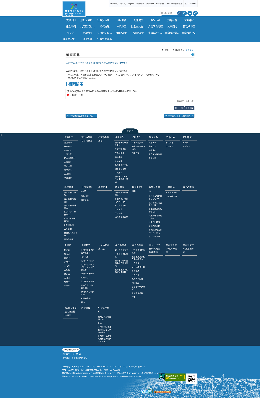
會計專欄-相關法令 (70, 193)
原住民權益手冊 (138, 267)
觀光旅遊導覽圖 (155, 154)
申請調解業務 (137, 293)
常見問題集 (119, 153)
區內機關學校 (69, 158)
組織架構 (68, 150)
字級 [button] (189, 13)
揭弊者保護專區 (121, 217)
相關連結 (135, 283)
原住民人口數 (137, 279)
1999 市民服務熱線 (174, 3)
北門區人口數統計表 (87, 293)
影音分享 (85, 200)
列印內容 (192, 54)
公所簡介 (68, 142)
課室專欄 (68, 187)
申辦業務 (135, 271)
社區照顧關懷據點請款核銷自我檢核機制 (104, 329)
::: (110, 1)
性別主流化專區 (139, 26)
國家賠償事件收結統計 (138, 147)
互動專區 (187, 137)
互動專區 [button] (189, 20)
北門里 (67, 262)
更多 (83, 302)
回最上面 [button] (189, 108)
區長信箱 (160, 3)
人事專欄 (68, 229)
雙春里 (67, 274)
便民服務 (119, 137)
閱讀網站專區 (171, 196)
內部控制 (135, 153)
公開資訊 (136, 137)
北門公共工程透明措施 (104, 318)
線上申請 (118, 157)
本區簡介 (68, 162)
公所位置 (68, 154)
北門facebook (190, 3)
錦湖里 (67, 250)
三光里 (67, 270)
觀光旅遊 (153, 137)
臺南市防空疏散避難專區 (189, 32)
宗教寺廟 (152, 146)
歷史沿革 (68, 166)
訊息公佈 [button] (172, 20)
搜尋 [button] (179, 13)
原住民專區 (177, 50)
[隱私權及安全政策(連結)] (162, 392)
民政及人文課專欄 (70, 234)
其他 (100, 323)
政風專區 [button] (121, 26)
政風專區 (119, 187)
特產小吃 (152, 150)
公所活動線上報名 (105, 32)
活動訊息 (169, 146)
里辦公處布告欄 (87, 274)
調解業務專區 (120, 169)
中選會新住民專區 (121, 255)
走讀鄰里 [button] (88, 32)
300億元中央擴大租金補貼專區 (71, 39)
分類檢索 (140, 3)
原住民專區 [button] (138, 32)
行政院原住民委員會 (138, 251)
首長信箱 (118, 161)
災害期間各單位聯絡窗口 (155, 210)
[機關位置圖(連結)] (147, 392)
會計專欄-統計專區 (70, 206)
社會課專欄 (69, 225)
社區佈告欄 (85, 298)
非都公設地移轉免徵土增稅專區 (155, 32)
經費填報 (88, 39)
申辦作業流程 (120, 149)
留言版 (185, 142)
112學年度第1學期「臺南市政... (178, 116)
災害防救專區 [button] (155, 26)
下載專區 (118, 173)
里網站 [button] (70, 32)
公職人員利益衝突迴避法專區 (121, 200)
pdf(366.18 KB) (77, 95)
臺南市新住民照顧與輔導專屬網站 (121, 263)
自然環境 (68, 170)
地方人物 (85, 257)
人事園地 (170, 187)
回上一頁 (179, 108)
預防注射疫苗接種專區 (88, 20)
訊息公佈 (170, 137)
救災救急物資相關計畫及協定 (155, 231)
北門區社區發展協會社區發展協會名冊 (87, 267)
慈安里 (67, 281)
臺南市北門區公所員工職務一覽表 (121, 179)
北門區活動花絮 (86, 189)
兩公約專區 (189, 26)
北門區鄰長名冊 (87, 281)
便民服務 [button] (121, 20)
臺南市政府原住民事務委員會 (138, 258)
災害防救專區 (154, 189)
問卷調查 (186, 146)
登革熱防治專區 (105, 20)
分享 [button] (195, 13)
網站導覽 (114, 3)
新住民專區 (120, 245)
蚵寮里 (67, 258)
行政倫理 (118, 209)
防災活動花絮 (154, 222)
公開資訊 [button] (138, 20)
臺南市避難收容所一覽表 (172, 32)
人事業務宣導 (171, 192)
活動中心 (85, 277)
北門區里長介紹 (87, 261)
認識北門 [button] (71, 20)
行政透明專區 (103, 310)
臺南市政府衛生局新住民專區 (121, 271)
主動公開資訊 (137, 142)
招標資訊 (105, 26)
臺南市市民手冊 (121, 165)
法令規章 (135, 263)
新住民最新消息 (121, 250)
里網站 (67, 245)
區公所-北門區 (74, 9)
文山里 (67, 278)
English (131, 4)
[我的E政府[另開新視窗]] (162, 376)
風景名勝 (152, 142)
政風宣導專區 (120, 205)
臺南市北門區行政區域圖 (87, 286)
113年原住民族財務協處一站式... (82, 116)
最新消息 (189, 50)
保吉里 (67, 254)
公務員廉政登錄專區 (121, 193)
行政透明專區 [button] (104, 39)
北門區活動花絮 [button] (88, 26)
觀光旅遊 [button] (155, 20)
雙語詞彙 (150, 3)
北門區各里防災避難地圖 (155, 204)
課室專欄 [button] (71, 26)
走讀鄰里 (85, 245)
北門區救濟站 (154, 236)
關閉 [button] (129, 131)
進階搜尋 (184, 13)
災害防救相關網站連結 (155, 217)
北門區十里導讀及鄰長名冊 (87, 251)
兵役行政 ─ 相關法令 (70, 219)
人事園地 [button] (172, 26)
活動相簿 (85, 196)
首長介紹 (68, 146)
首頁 (167, 50)
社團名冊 (135, 275)
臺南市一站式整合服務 (121, 143)
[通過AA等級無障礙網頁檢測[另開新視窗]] (175, 377)
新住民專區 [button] (122, 32)
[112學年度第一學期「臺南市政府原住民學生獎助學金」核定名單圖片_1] (191, 378)
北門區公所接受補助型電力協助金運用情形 (104, 338)
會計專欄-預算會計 (70, 200)
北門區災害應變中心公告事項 (155, 197)
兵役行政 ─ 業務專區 (70, 213)
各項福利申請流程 (138, 288)
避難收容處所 (154, 226)
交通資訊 (152, 158)
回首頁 (123, 3)
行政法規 (118, 213)
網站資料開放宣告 (71, 349)
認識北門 (68, 137)
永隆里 (67, 285)
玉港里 (67, 266)
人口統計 (68, 174)
